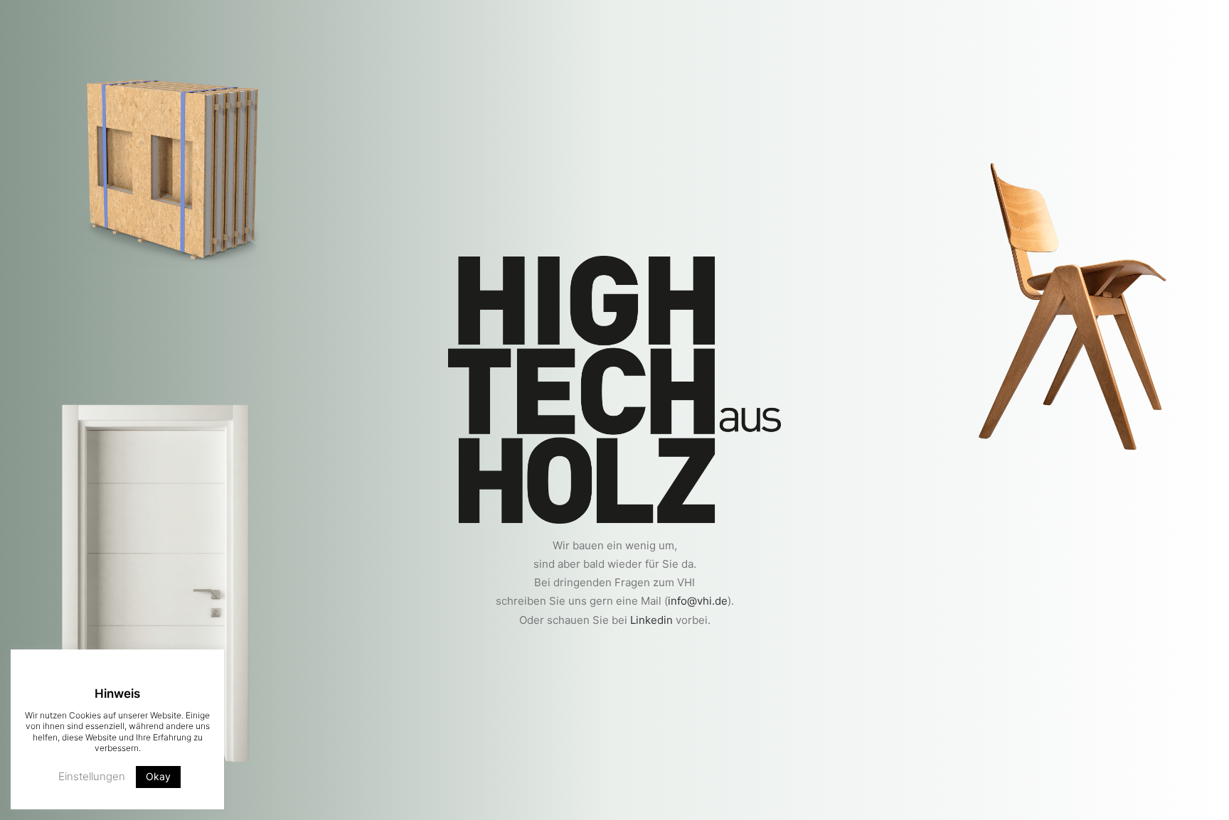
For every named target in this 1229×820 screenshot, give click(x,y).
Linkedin (651, 620)
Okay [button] (158, 776)
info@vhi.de (698, 601)
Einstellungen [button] (91, 776)
